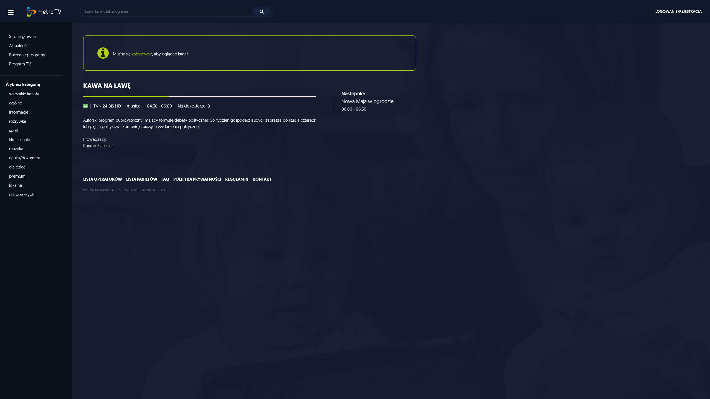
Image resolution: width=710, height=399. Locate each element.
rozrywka (17, 121)
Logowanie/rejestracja (678, 11)
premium (17, 176)
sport (13, 130)
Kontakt (262, 179)
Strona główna (22, 36)
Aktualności (19, 45)
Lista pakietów (141, 179)
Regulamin (236, 179)
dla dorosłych (21, 194)
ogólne (15, 103)
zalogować (142, 54)
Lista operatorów (102, 179)
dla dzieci (17, 167)
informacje (18, 112)
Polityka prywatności (197, 179)
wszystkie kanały (24, 93)
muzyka (16, 148)
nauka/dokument (24, 157)
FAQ (165, 179)
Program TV (20, 63)
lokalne (15, 185)
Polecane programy (27, 54)
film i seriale (19, 139)
